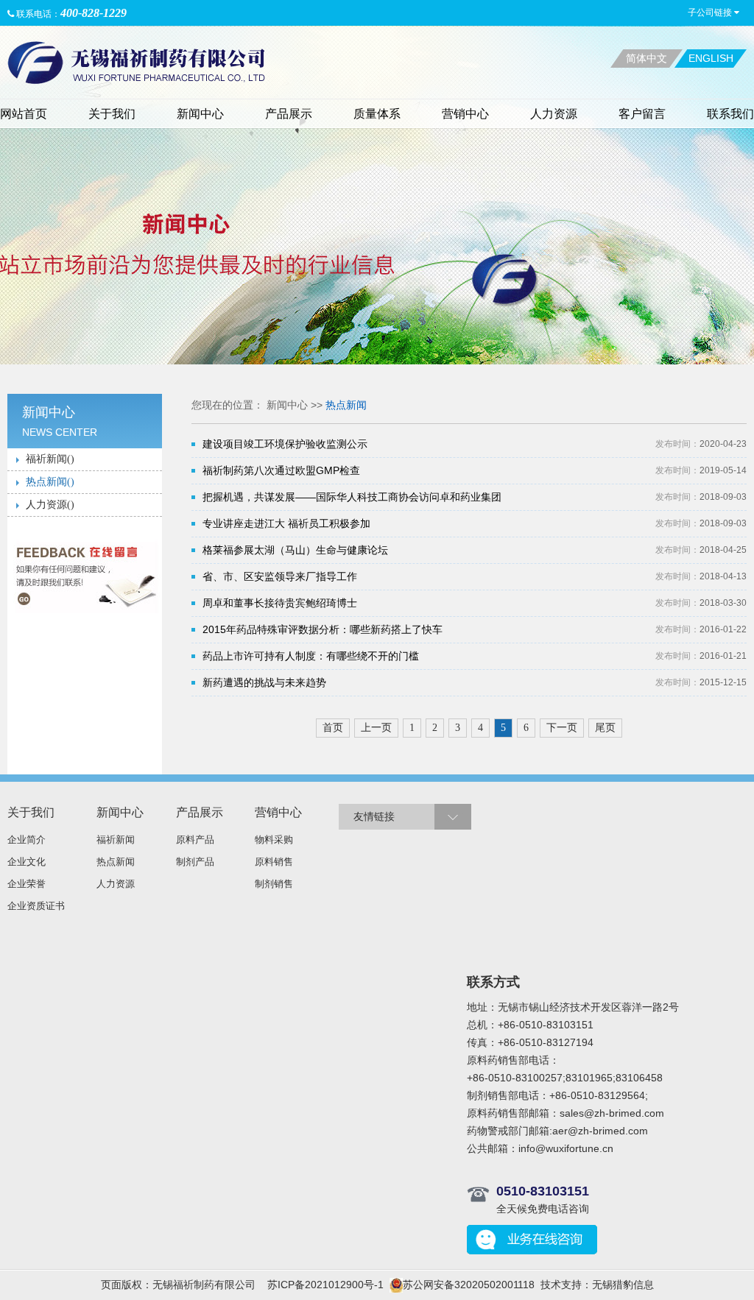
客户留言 (642, 113)
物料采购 (274, 839)
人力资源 (553, 113)
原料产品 (195, 839)
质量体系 (377, 113)
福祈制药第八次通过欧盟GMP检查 (281, 470)
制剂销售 (274, 883)
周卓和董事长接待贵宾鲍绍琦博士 (279, 603)
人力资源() (50, 504)
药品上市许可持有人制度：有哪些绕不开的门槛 (310, 656)
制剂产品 (195, 861)
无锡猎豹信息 (623, 1284)
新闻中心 (200, 113)
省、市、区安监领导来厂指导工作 (279, 576)
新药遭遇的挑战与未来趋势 (264, 682)
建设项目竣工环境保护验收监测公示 (284, 444)
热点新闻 (346, 405)
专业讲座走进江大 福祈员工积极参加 (286, 523)
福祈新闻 (115, 839)
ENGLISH (710, 58)
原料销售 (274, 861)
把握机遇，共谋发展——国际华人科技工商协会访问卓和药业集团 (351, 497)
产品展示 (288, 113)
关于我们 (111, 113)
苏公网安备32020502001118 (469, 1284)
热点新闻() (50, 481)
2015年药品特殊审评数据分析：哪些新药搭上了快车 (322, 629)
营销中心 (465, 113)
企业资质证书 (36, 905)
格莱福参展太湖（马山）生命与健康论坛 (295, 550)
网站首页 (23, 113)
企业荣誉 (26, 883)
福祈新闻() (50, 458)
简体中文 (646, 58)
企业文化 (26, 861)
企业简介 (26, 839)
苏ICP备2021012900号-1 (325, 1284)
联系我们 (730, 113)
